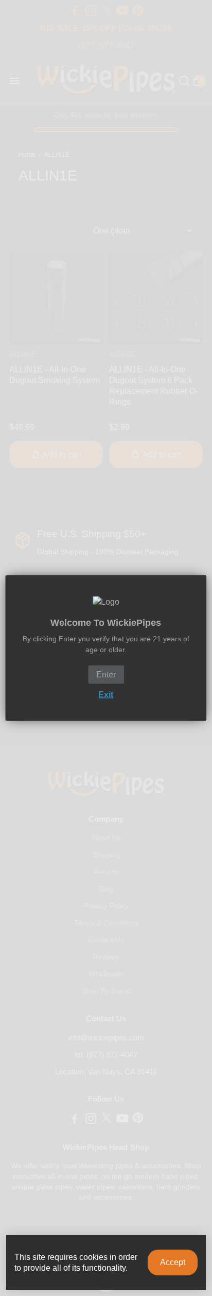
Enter (106, 674)
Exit (105, 694)
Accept (172, 1262)
